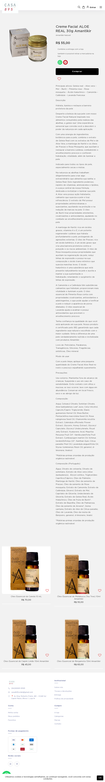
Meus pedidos (14, 716)
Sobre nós (58, 687)
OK (100, 778)
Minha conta (13, 712)
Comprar (77, 71)
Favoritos (12, 720)
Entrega (57, 695)
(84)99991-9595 (18, 688)
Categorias (59, 716)
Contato (57, 724)
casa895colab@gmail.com (22, 692)
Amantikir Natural (63, 35)
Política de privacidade (63, 699)
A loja (56, 712)
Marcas (57, 720)
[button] (8, 45)
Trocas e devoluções (63, 691)
